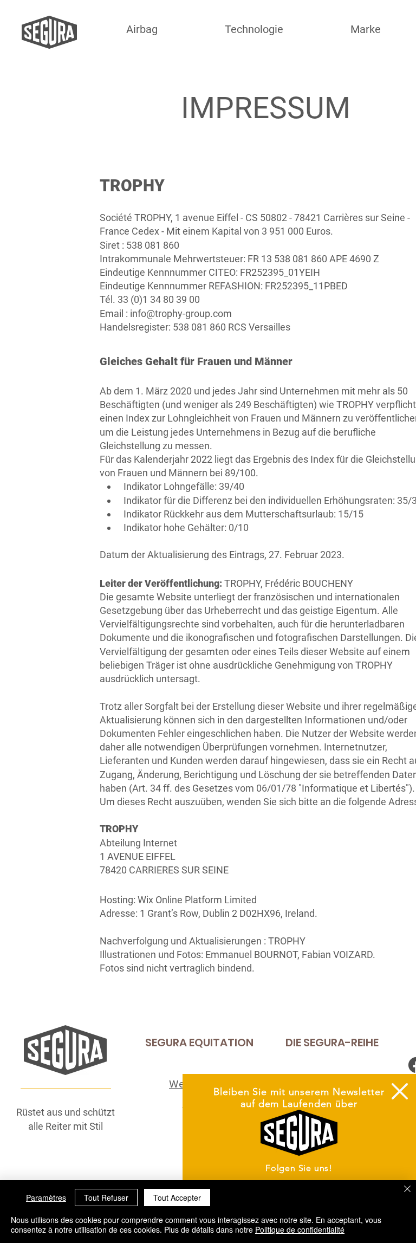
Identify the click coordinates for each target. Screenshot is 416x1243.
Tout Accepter (177, 1197)
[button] (400, 1091)
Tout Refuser (106, 1197)
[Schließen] (407, 1189)
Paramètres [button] (46, 1197)
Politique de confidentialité (299, 1229)
